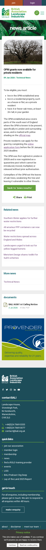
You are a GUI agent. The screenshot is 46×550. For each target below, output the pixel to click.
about (5, 526)
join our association (13, 446)
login (32, 3)
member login (11, 450)
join (13, 3)
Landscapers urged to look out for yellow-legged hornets (20, 247)
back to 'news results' (19, 188)
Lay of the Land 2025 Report (18, 479)
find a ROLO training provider (18, 462)
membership (10, 454)
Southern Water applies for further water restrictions (21, 220)
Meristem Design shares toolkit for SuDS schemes (21, 256)
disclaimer (16, 526)
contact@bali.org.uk (15, 431)
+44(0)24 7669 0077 (15, 427)
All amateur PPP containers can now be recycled (22, 229)
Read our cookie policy (28, 545)
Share (19, 197)
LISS (6, 471)
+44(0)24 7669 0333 (15, 424)
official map (24, 135)
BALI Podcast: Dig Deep (15, 475)
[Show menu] (42, 13)
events (7, 466)
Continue (12, 545)
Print (29, 197)
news (6, 458)
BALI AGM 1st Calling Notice (23, 304)
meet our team (31, 526)
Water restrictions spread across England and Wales (20, 238)
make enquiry (13, 509)
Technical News (12, 282)
